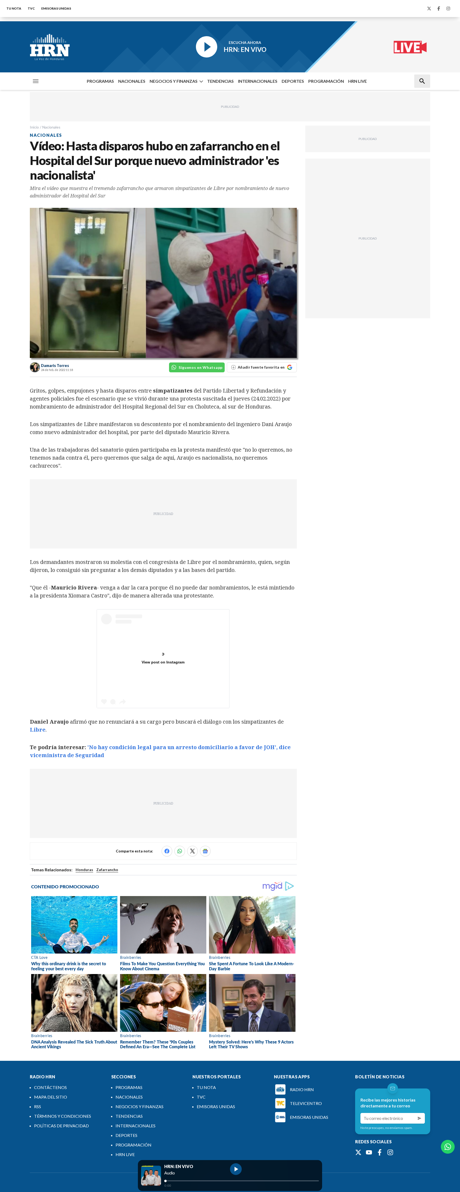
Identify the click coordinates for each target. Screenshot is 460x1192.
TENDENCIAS (220, 81)
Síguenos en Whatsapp (201, 367)
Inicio (34, 127)
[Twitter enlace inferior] (358, 1152)
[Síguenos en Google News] (205, 851)
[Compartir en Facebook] (167, 851)
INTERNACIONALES (257, 81)
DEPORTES (293, 81)
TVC (31, 8)
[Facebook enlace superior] (439, 8)
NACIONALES (131, 81)
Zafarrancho (107, 869)
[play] (236, 1169)
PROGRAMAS (100, 81)
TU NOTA (13, 8)
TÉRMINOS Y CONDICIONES (62, 1116)
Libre (38, 729)
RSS (37, 1106)
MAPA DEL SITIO (50, 1096)
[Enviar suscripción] (419, 1118)
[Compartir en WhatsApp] (179, 851)
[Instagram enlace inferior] (390, 1152)
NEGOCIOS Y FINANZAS (174, 81)
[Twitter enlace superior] (429, 8)
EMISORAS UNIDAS (56, 8)
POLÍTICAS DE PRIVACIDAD (61, 1125)
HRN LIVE (357, 81)
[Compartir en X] (192, 851)
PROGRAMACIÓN (326, 81)
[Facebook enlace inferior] (379, 1152)
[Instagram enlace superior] (448, 8)
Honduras (84, 869)
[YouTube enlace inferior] (369, 1152)
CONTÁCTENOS (50, 1087)
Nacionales (51, 127)
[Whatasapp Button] (448, 1147)
